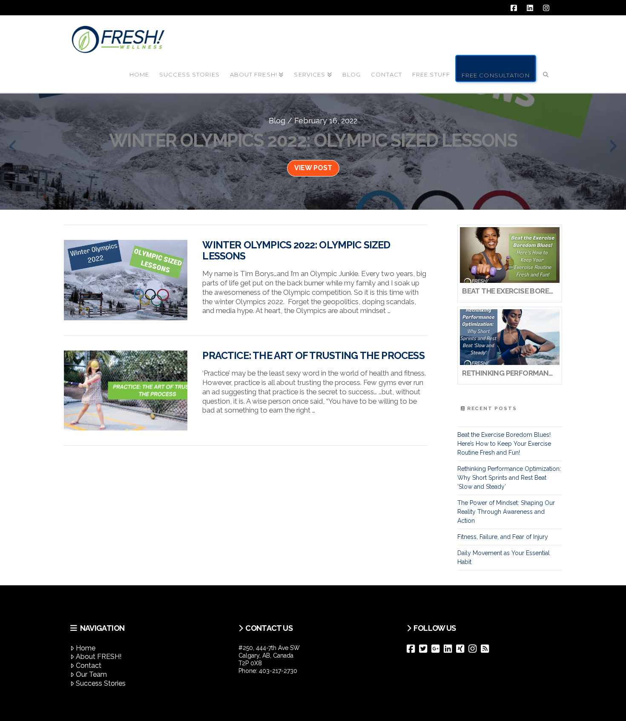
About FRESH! (98, 657)
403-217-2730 (278, 670)
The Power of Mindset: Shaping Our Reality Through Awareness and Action (506, 511)
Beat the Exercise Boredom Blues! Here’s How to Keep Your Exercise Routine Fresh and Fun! (504, 443)
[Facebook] (413, 648)
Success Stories (101, 683)
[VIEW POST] (125, 280)
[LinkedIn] (450, 648)
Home (85, 648)
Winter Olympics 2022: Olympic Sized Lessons (296, 250)
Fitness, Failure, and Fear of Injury (502, 536)
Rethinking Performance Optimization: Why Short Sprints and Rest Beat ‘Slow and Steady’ (509, 477)
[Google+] (437, 648)
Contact (88, 665)
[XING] (462, 648)
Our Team (91, 674)
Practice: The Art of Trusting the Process (313, 356)
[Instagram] (474, 648)
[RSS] (487, 648)
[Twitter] (425, 648)
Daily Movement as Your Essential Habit (503, 557)
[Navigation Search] (546, 67)
